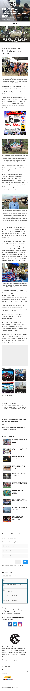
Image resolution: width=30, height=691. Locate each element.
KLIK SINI (20, 565)
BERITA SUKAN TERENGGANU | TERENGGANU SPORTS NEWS (14, 12)
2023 (5, 405)
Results (18, 562)
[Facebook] (10, 624)
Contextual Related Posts (7, 395)
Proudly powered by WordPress (10, 687)
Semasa (6, 403)
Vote (25, 562)
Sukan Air (13, 403)
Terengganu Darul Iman (17, 408)
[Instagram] (20, 624)
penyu (14, 46)
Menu (15, 23)
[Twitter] (15, 624)
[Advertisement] (15, 355)
